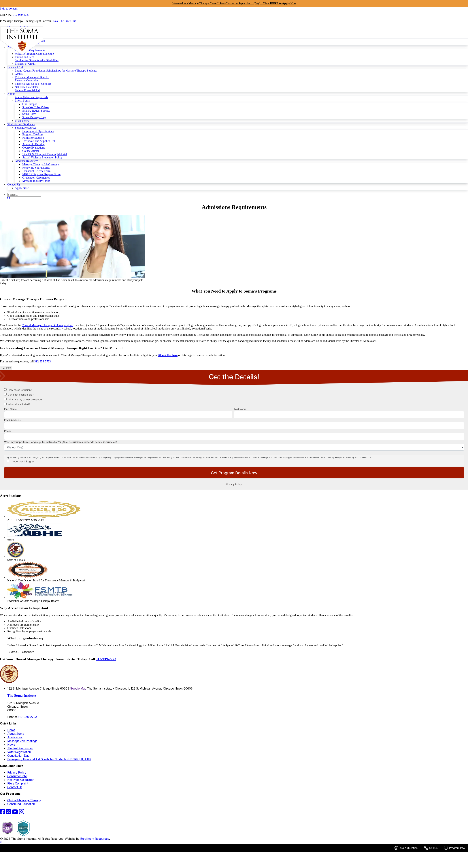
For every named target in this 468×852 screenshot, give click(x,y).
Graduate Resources (26, 160)
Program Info (457, 847)
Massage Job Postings (22, 741)
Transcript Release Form (36, 171)
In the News (22, 120)
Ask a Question (409, 847)
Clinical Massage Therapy (24, 800)
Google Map (78, 688)
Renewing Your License (36, 167)
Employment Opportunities (38, 131)
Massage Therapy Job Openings (40, 164)
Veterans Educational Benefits (32, 77)
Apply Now (22, 188)
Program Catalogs (32, 134)
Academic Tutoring (33, 144)
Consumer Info (17, 776)
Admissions (14, 737)
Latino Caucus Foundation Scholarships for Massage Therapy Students (56, 70)
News (11, 744)
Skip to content (8, 8)
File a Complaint (17, 783)
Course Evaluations (33, 147)
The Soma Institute (21, 695)
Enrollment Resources (94, 838)
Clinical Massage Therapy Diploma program (47, 325)
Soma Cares (29, 113)
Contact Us (13, 184)
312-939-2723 (21, 14)
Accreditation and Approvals (31, 97)
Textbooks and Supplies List (38, 141)
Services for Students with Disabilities (36, 60)
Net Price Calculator (26, 87)
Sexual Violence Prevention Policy (42, 157)
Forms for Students (33, 137)
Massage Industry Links (36, 180)
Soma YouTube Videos (35, 107)
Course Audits (30, 150)
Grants (18, 73)
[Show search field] (8, 198)
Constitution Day (18, 755)
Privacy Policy (16, 772)
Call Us (433, 847)
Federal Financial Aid (27, 90)
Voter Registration (19, 752)
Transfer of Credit (25, 63)
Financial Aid (15, 67)
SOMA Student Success (36, 110)
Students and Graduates (21, 124)
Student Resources (25, 127)
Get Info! (6, 368)
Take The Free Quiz (64, 21)
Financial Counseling (27, 80)
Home (11, 730)
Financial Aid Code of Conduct (33, 83)
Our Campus (29, 104)
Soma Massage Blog (34, 117)
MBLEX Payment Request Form (41, 174)
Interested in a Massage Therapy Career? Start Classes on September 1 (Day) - (234, 3)
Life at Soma (22, 100)
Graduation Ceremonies (36, 177)
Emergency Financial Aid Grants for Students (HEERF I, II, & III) (49, 759)
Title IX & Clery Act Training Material (44, 154)
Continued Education (21, 804)
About (11, 93)
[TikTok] (27, 812)
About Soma (15, 733)
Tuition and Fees (24, 57)
